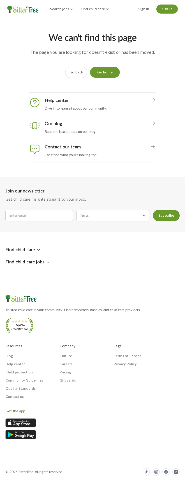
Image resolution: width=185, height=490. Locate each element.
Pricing (65, 372)
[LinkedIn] (176, 472)
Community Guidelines (24, 380)
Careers (66, 364)
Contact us (14, 397)
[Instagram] (156, 472)
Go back (76, 72)
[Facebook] (166, 472)
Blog (9, 356)
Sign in (143, 9)
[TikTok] (146, 472)
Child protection (19, 372)
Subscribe (166, 215)
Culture (66, 356)
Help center (15, 364)
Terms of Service (127, 356)
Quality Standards (20, 388)
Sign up (167, 9)
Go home (105, 72)
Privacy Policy (125, 364)
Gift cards (68, 380)
